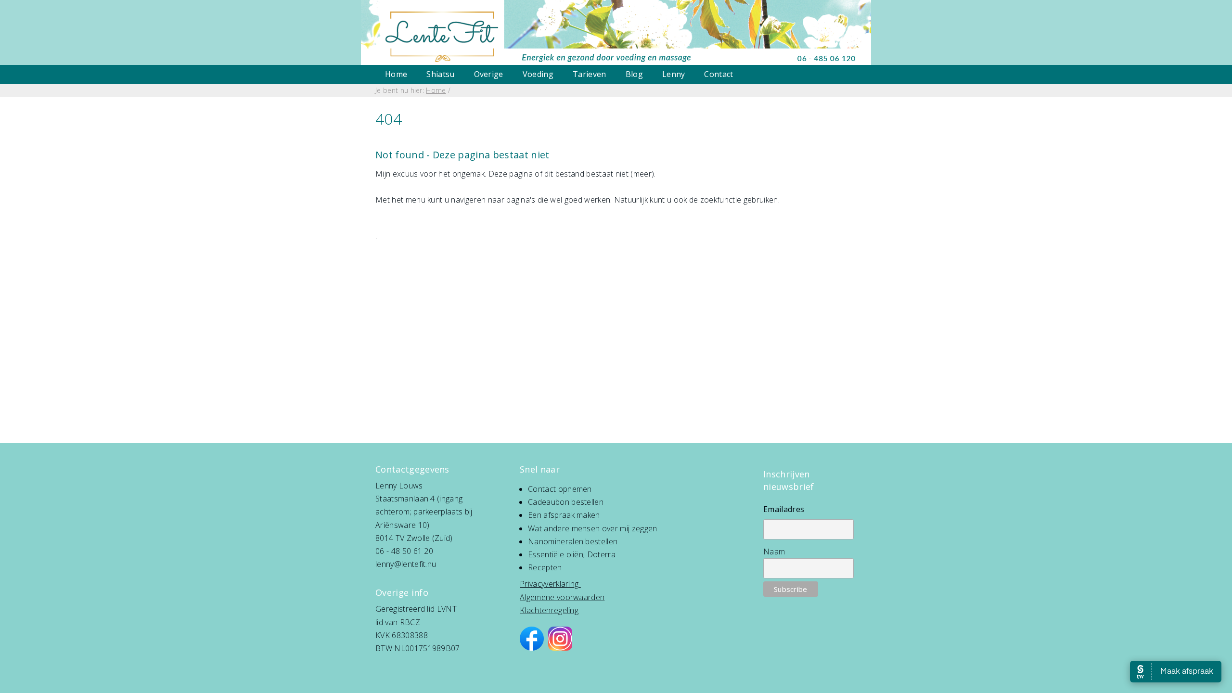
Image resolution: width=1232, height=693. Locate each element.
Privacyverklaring (549, 583)
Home (396, 74)
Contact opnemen (560, 489)
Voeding (538, 74)
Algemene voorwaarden (562, 597)
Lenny (673, 74)
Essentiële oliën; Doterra (572, 554)
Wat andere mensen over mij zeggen (592, 528)
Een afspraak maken (564, 515)
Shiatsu (440, 74)
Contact (718, 74)
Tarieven (589, 74)
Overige (488, 74)
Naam (774, 551)
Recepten (545, 567)
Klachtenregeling (549, 610)
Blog (634, 74)
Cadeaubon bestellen (565, 502)
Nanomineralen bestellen (572, 541)
